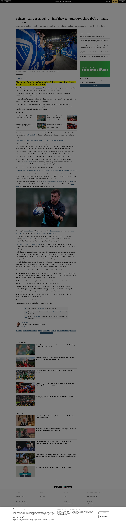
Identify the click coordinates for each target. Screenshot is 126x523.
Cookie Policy (20, 517)
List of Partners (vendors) (62, 514)
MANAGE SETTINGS (103, 516)
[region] (63, 515)
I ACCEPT (104, 512)
